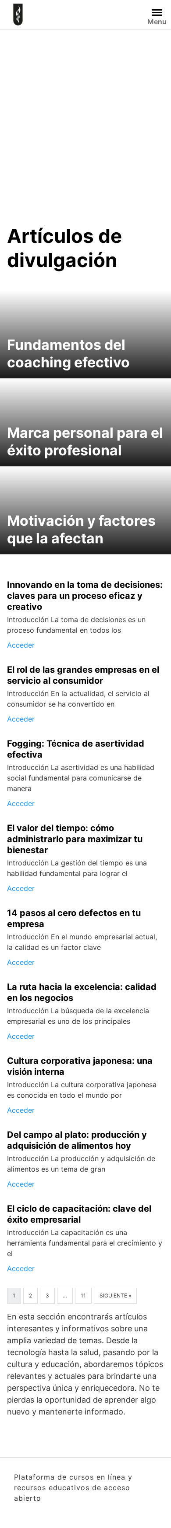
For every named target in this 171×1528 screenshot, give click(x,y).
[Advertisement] (85, 119)
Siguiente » (115, 1295)
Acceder (21, 645)
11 (83, 1295)
